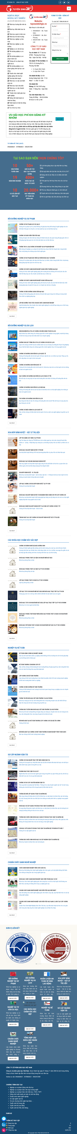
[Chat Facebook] (4, 1119)
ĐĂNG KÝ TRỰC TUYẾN (22, 2)
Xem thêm (11, 316)
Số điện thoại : (56, 34)
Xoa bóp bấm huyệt (15, 78)
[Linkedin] (68, 2)
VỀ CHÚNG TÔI (11, 2)
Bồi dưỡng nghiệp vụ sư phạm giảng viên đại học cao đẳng (16, 68)
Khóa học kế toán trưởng (17, 37)
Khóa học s (13, 81)
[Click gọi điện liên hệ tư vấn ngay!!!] (3, 1130)
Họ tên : (54, 26)
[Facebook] (60, 2)
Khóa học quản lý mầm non (17, 34)
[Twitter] (64, 2)
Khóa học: (55, 42)
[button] (36, 964)
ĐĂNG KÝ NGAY (60, 58)
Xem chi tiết (13, 998)
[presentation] (7, 949)
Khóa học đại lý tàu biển (16, 86)
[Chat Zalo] (4, 1124)
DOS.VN (47, 1133)
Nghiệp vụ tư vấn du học (17, 49)
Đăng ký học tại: (56, 50)
